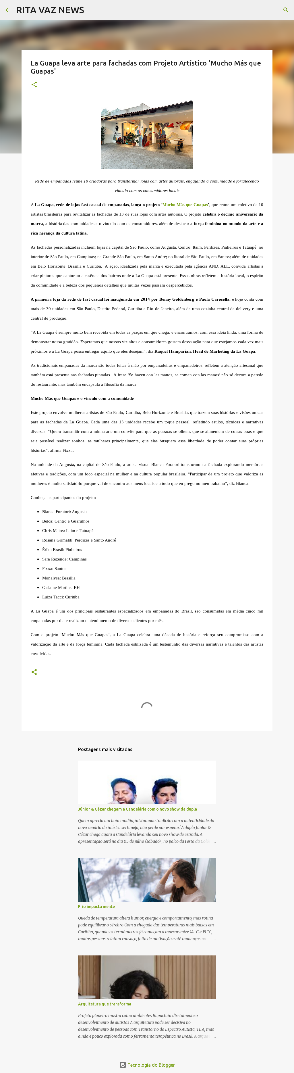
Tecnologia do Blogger (150, 1065)
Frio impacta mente (96, 906)
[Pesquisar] (92, 10)
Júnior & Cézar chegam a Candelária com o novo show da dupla (137, 809)
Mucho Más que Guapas (185, 204)
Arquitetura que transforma (104, 1004)
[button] (34, 85)
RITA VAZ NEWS (50, 10)
